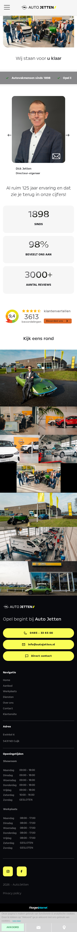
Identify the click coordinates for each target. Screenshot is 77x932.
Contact (8, 708)
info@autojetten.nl (41, 644)
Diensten (8, 697)
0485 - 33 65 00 (41, 633)
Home (6, 680)
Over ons (8, 703)
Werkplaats (10, 691)
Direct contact (41, 656)
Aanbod (7, 686)
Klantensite (10, 714)
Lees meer (17, 921)
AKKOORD (13, 927)
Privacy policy (12, 893)
